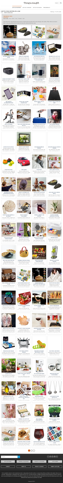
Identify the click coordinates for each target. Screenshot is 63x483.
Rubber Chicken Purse (24, 260)
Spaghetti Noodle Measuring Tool (39, 351)
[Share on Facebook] (48, 457)
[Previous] (5, 32)
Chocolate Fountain (39, 192)
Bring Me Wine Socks (8, 328)
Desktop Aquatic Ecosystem (54, 374)
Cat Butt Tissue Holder (24, 328)
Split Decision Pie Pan (8, 260)
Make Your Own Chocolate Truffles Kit (23, 397)
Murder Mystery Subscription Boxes (8, 193)
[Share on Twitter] (50, 457)
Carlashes (24, 169)
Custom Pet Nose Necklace (54, 397)
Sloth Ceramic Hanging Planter (54, 215)
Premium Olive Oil (8, 396)
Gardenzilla (8, 373)
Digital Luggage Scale (39, 124)
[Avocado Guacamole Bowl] (24, 31)
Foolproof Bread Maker (39, 147)
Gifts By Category (27, 7)
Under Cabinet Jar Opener (39, 215)
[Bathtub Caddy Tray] (53, 31)
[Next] (57, 32)
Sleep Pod (39, 169)
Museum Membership (54, 328)
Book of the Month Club (54, 442)
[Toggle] (2, 462)
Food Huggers (8, 169)
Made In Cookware (24, 56)
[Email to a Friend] (52, 457)
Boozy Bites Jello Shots (39, 102)
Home (2, 12)
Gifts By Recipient (16, 7)
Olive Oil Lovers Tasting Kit (23, 102)
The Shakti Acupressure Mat (8, 102)
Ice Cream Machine (39, 373)
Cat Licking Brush (54, 124)
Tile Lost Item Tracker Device (24, 125)
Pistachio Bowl (39, 396)
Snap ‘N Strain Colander (24, 215)
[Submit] (61, 3)
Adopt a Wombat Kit (24, 192)
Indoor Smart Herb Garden (54, 420)
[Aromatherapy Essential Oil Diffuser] (10, 31)
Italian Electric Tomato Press (8, 238)
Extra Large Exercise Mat (54, 102)
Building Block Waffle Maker (54, 147)
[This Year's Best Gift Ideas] (31, 3)
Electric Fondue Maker (23, 351)
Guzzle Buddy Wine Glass (39, 306)
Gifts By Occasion (37, 7)
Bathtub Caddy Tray (8, 441)
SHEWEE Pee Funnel (24, 237)
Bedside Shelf (54, 237)
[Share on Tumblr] (57, 457)
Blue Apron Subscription (39, 420)
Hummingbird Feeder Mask (8, 57)
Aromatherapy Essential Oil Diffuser (39, 283)
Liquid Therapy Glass (39, 441)
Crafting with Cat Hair (23, 441)
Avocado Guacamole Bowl (54, 193)
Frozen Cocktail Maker (54, 261)
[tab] (5, 18)
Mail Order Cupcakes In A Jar (8, 283)
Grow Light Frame (24, 146)
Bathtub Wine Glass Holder (39, 329)
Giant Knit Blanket (54, 282)
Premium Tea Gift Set (54, 56)
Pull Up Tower (8, 124)
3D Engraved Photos (39, 56)
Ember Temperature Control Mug (39, 79)
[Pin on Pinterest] (55, 457)
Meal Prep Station (54, 169)
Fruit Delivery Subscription (39, 261)
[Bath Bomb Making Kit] (38, 31)
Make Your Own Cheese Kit (24, 374)
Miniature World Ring (9, 305)
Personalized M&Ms (8, 351)
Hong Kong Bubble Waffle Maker (39, 238)
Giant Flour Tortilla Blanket (8, 215)
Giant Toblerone (54, 305)
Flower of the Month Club (24, 306)
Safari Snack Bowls (8, 146)
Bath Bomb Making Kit (24, 282)
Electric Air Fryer (54, 351)
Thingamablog (46, 7)
